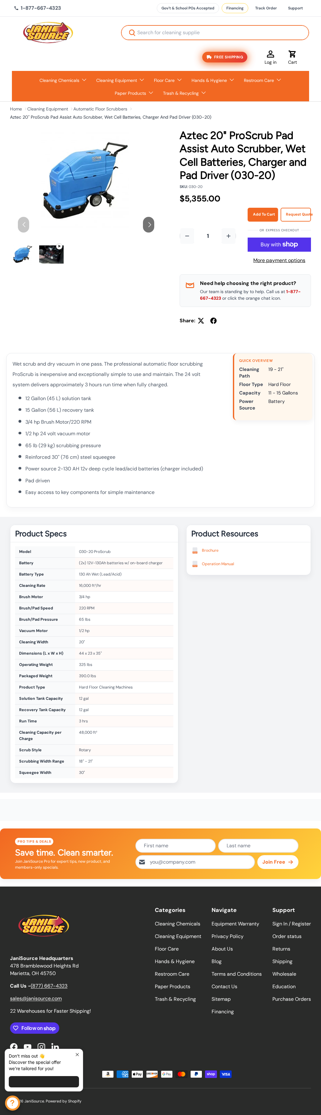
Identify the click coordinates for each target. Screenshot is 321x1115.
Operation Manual (218, 563)
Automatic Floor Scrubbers (100, 109)
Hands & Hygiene (175, 961)
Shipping (282, 961)
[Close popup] (77, 1054)
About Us (222, 949)
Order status (287, 936)
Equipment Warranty (235, 923)
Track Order (266, 8)
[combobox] (215, 33)
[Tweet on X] (201, 320)
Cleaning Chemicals (177, 923)
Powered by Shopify (64, 1101)
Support (295, 8)
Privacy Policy (228, 936)
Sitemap (221, 999)
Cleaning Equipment (47, 109)
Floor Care (167, 949)
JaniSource (34, 1101)
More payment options (279, 260)
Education (284, 986)
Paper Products (172, 986)
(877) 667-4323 (49, 986)
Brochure (210, 550)
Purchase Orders (291, 999)
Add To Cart (264, 214)
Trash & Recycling (175, 999)
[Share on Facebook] (213, 320)
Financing (235, 8)
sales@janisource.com (36, 998)
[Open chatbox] (12, 1103)
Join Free (273, 862)
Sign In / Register (291, 923)
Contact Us (224, 986)
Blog (217, 961)
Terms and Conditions (237, 974)
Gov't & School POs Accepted (187, 8)
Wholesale (284, 974)
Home (16, 109)
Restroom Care (172, 974)
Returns (281, 949)
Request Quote (298, 214)
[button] (292, 57)
